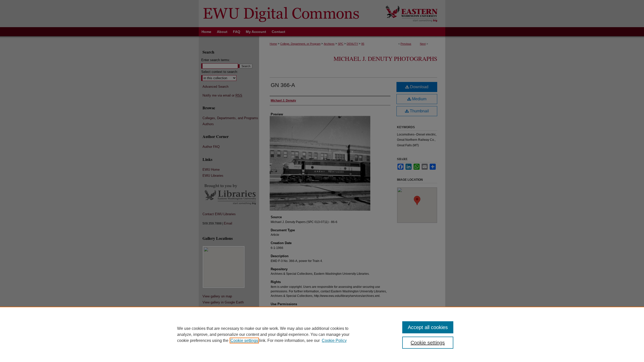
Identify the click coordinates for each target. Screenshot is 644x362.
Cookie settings (244, 340)
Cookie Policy (334, 340)
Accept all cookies (428, 327)
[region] (322, 334)
